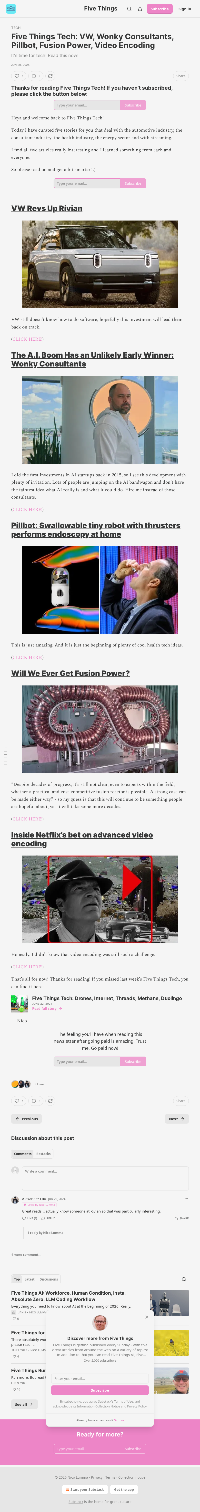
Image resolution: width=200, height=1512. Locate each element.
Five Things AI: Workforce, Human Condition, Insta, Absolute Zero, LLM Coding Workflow (68, 1296)
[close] (147, 1317)
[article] (100, 1306)
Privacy (96, 1477)
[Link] (4, 91)
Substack (76, 1501)
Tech (15, 28)
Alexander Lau (34, 1198)
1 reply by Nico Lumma (45, 1233)
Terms (110, 1477)
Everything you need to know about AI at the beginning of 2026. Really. (71, 1306)
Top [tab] (17, 1279)
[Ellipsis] (186, 1199)
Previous (30, 1118)
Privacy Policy (137, 1406)
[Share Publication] (140, 9)
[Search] (129, 9)
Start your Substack (87, 1489)
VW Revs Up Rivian (46, 208)
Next (173, 1118)
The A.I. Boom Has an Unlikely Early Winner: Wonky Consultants (92, 359)
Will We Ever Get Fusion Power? (70, 673)
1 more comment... (26, 1254)
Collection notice (131, 1477)
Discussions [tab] (49, 1279)
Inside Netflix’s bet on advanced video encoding (82, 839)
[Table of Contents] (5, 756)
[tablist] (32, 1154)
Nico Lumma (38, 1312)
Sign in (185, 8)
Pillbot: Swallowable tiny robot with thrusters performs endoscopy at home (95, 530)
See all (21, 1404)
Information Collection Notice (98, 1406)
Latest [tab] (30, 1279)
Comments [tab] (22, 1154)
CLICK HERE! (27, 339)
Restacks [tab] (43, 1154)
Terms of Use (123, 1401)
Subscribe (160, 8)
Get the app (124, 1489)
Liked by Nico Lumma (41, 1204)
